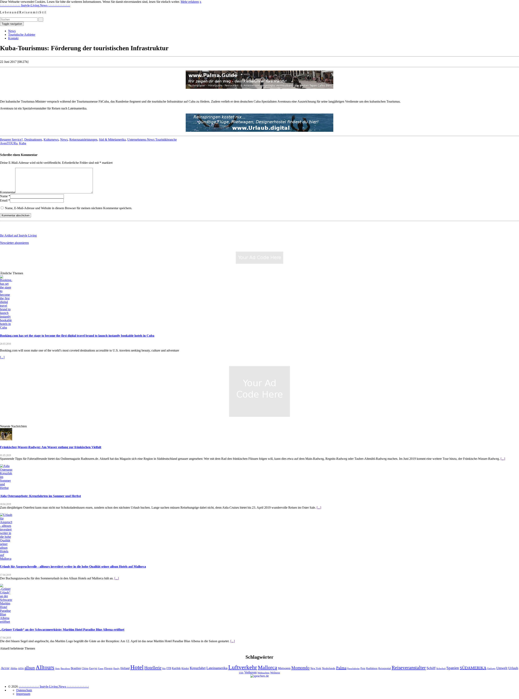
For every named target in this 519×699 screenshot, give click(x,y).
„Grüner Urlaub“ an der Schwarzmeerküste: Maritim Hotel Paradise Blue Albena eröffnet (62, 629)
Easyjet (93, 668)
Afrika (13, 668)
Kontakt (13, 38)
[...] (2, 357)
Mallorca (267, 667)
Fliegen (108, 668)
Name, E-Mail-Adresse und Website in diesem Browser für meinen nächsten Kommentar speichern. (68, 208)
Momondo (300, 668)
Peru (362, 668)
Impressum (23, 694)
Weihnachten (263, 673)
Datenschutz (24, 690)
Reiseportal (384, 668)
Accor (5, 668)
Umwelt (501, 668)
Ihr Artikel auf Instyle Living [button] (18, 235)
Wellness (275, 672)
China (85, 668)
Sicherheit (441, 668)
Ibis (164, 668)
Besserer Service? (11, 139)
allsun (30, 668)
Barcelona (65, 668)
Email (4, 200)
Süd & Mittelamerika (112, 139)
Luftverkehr (242, 667)
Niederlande (328, 668)
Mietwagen (284, 668)
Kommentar (7, 192)
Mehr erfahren (190, 1)
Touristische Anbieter (21, 34)
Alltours (45, 667)
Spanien (452, 668)
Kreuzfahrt (198, 668)
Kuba (22, 143)
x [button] (200, 1)
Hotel (137, 667)
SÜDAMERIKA (473, 668)
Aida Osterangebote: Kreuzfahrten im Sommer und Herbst (40, 496)
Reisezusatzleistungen (83, 139)
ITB (168, 668)
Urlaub (513, 668)
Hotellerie (152, 668)
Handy (116, 668)
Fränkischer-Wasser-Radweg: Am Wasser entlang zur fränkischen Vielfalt (50, 447)
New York (315, 668)
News (12, 31)
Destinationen (33, 139)
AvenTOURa (8, 143)
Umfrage (491, 668)
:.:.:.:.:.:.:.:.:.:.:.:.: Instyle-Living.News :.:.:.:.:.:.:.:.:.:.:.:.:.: (35, 5)
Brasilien (76, 668)
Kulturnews (51, 139)
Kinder (185, 668)
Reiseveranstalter (409, 667)
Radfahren (371, 668)
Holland (125, 668)
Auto (57, 668)
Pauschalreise (353, 668)
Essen (100, 668)
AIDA (21, 668)
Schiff (431, 668)
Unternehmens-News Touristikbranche (152, 139)
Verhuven (250, 672)
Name (4, 196)
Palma (341, 668)
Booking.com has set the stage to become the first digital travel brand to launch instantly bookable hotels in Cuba (77, 335)
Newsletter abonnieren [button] (14, 242)
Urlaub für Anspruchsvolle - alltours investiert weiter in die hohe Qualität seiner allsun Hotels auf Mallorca (73, 566)
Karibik (176, 668)
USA (241, 673)
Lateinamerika (216, 668)
